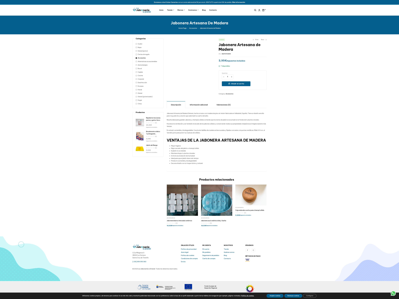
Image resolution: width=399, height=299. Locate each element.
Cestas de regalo (144, 54)
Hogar (140, 100)
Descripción (176, 105)
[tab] (176, 104)
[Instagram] (253, 250)
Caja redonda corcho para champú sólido (249, 210)
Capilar (140, 72)
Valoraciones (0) (224, 105)
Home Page (183, 28)
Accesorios (193, 28)
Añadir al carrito (237, 84)
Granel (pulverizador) (145, 97)
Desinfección (142, 83)
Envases (140, 86)
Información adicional (199, 105)
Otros (140, 104)
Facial (140, 90)
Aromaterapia (142, 65)
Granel (140, 93)
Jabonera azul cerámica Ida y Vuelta (213, 221)
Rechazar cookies (293, 296)
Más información (238, 2)
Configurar (309, 296)
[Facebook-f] (247, 250)
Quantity (224, 73)
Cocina (140, 75)
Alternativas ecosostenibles (147, 61)
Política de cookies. (247, 296)
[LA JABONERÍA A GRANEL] (255, 290)
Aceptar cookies (275, 296)
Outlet (140, 44)
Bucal (140, 68)
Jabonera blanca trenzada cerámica (179, 221)
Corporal (141, 79)
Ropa (139, 47)
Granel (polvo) (143, 51)
